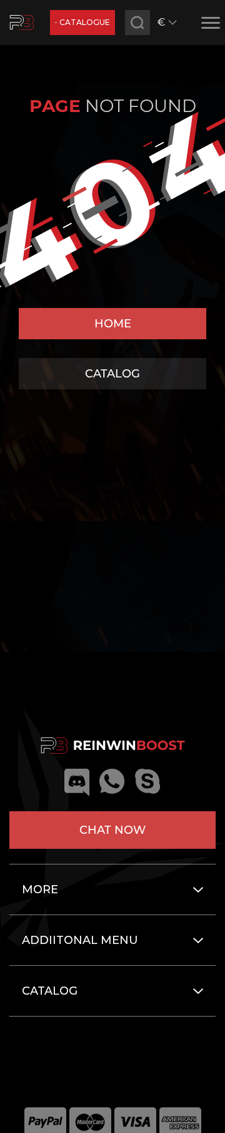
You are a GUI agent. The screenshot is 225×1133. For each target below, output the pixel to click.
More (40, 889)
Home (112, 324)
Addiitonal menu (80, 940)
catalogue (84, 22)
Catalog (112, 374)
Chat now (112, 830)
